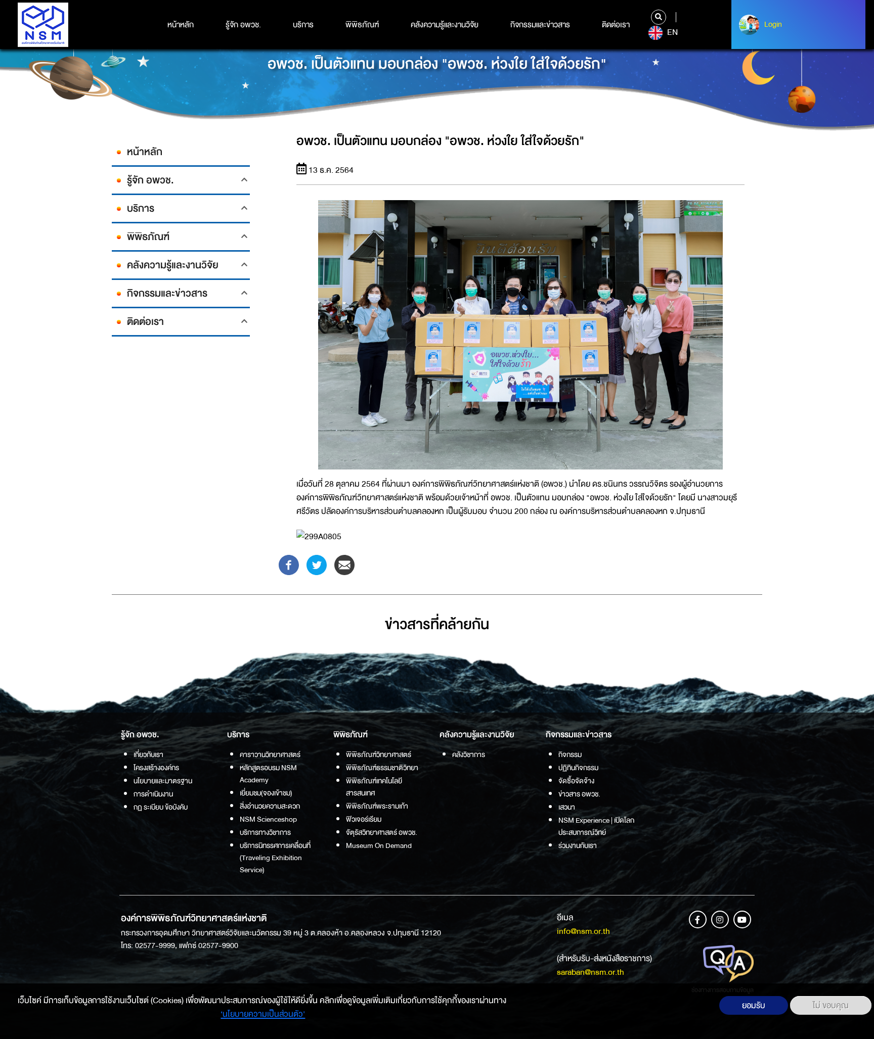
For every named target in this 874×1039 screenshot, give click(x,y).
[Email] (344, 564)
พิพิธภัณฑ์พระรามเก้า (377, 806)
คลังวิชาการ (468, 754)
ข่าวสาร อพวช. (579, 794)
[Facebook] (289, 564)
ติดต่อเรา (616, 24)
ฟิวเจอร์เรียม (363, 819)
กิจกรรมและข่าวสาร (540, 24)
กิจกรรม (570, 754)
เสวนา (566, 807)
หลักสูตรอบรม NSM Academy (268, 774)
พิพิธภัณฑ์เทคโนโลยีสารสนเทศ (374, 787)
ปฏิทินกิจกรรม (578, 768)
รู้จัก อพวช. (243, 24)
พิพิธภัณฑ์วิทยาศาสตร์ (378, 754)
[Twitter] (317, 564)
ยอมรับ (753, 1005)
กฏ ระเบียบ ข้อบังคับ (161, 807)
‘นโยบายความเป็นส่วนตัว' (263, 1014)
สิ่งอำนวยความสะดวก (270, 806)
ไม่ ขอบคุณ (831, 1005)
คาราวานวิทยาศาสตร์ (270, 754)
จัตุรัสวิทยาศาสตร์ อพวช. (381, 832)
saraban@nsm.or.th (590, 972)
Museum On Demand (379, 845)
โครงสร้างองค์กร (156, 768)
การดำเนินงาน (153, 794)
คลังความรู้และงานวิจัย (444, 24)
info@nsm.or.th (583, 931)
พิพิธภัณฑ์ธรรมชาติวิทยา (382, 768)
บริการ (303, 24)
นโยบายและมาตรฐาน (163, 781)
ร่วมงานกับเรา (577, 845)
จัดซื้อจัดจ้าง (576, 781)
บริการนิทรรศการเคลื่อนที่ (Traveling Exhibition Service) (275, 857)
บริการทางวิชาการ (265, 832)
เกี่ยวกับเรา (148, 754)
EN (671, 32)
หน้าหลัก (180, 24)
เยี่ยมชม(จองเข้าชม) (266, 793)
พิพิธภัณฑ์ (362, 24)
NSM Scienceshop (268, 819)
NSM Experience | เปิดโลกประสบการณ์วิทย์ (596, 826)
